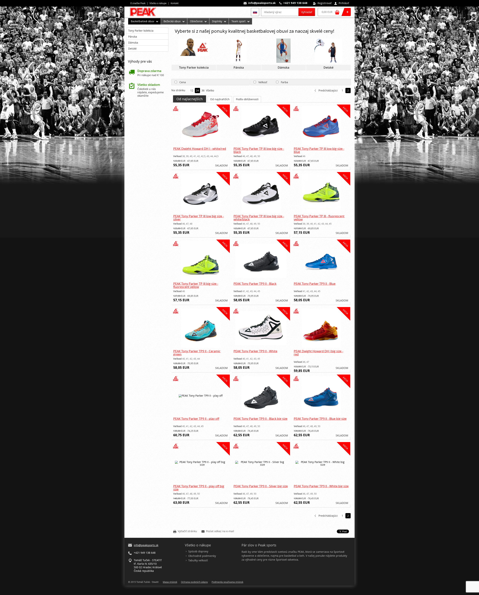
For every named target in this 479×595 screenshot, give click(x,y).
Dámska (133, 42)
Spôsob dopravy (198, 551)
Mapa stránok (170, 581)
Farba (284, 82)
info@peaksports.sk (262, 3)
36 (203, 90)
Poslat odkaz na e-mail (218, 531)
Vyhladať (306, 12)
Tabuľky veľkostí (198, 560)
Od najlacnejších (189, 99)
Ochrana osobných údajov (194, 581)
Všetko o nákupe (158, 3)
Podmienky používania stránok (227, 581)
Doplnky (217, 21)
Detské (132, 48)
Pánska (132, 36)
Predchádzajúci (328, 90)
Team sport (238, 21)
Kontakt (175, 3)
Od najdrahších (220, 99)
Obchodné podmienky (202, 556)
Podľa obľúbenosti (247, 99)
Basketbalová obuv (142, 21)
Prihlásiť (341, 3)
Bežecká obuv (172, 21)
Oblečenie (196, 21)
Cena (182, 82)
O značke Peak (137, 3)
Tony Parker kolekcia (140, 30)
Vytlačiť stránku (185, 531)
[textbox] (279, 12)
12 (191, 90)
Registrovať (322, 3)
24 (197, 90)
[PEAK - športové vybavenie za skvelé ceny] (144, 16)
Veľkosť (262, 82)
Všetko (208, 90)
